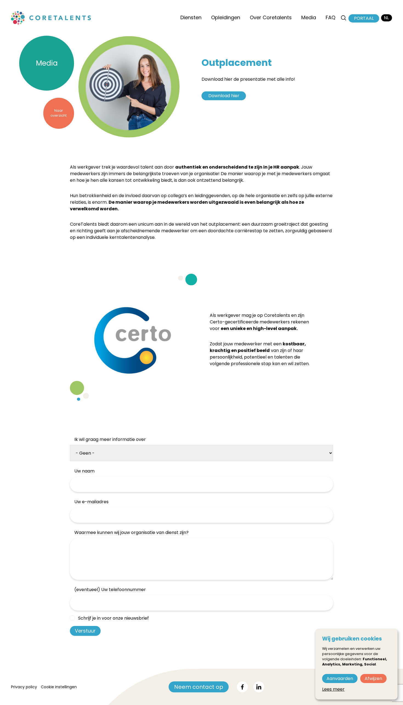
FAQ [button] (330, 17)
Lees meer (333, 689)
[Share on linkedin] (258, 686)
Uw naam (84, 471)
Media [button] (308, 17)
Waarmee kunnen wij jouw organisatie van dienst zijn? (131, 532)
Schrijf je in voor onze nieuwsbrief (113, 618)
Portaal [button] (364, 18)
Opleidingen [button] (225, 17)
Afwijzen (373, 678)
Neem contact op (198, 687)
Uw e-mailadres (91, 502)
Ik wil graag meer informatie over (110, 439)
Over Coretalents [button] (271, 17)
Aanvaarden (340, 678)
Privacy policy (24, 687)
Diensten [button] (191, 17)
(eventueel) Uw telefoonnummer (110, 589)
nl (386, 18)
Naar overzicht (58, 113)
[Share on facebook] (242, 686)
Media (47, 63)
